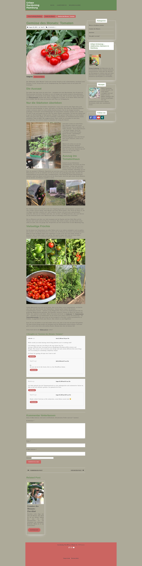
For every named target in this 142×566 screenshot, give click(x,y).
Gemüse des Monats (50, 16)
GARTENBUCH (62, 5)
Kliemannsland (33, 97)
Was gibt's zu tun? (94, 36)
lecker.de (69, 314)
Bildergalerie (44, 329)
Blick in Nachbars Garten (96, 25)
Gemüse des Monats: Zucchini (33, 508)
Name (28, 441)
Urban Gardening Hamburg (32, 5)
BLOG (52, 5)
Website (28, 458)
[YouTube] (98, 117)
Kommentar (30, 420)
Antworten (32, 356)
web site (30, 338)
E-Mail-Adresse (31, 449)
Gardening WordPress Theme (66, 545)
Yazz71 (42, 27)
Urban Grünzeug (94, 68)
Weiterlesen (35, 530)
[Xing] (102, 117)
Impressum (67, 558)
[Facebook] (91, 117)
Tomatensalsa (79, 314)
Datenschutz (75, 558)
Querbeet (91, 32)
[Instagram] (94, 117)
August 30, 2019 (33, 27)
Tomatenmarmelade (32, 317)
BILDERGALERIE (75, 5)
